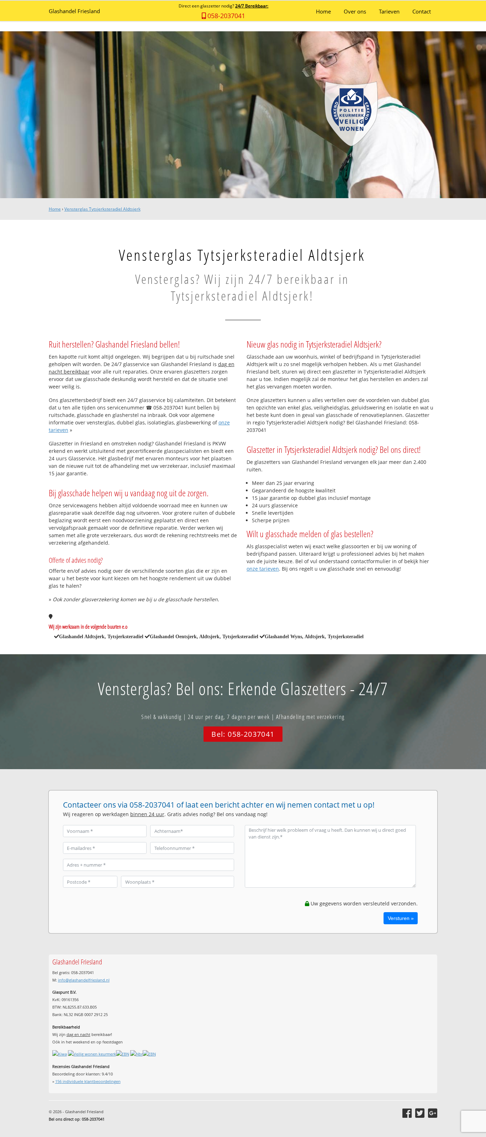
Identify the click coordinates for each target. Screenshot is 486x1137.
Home (55, 209)
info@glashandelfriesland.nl (84, 980)
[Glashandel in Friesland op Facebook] (407, 1113)
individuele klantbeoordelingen (88, 1081)
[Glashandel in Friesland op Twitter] (419, 1113)
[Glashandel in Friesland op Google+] (432, 1113)
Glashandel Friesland (74, 11)
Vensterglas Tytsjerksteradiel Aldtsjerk (102, 209)
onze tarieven (263, 568)
